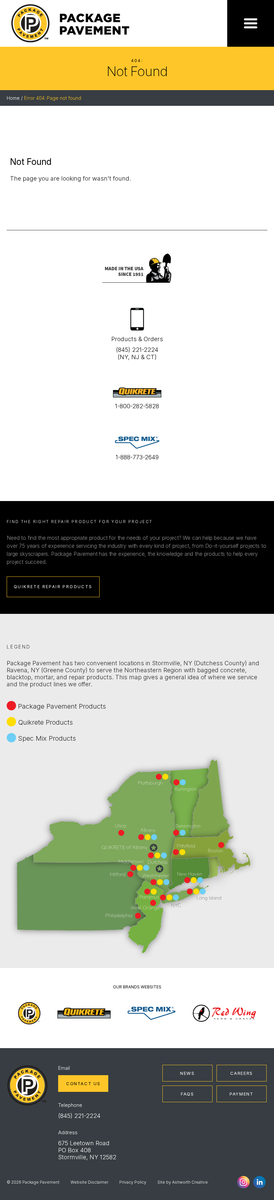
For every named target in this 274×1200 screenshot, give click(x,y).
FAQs (187, 1094)
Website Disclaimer (89, 1182)
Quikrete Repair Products (53, 586)
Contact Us (83, 1083)
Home (13, 98)
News (187, 1073)
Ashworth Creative (190, 1182)
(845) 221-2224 (79, 1115)
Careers (241, 1073)
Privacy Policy (132, 1182)
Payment (241, 1094)
